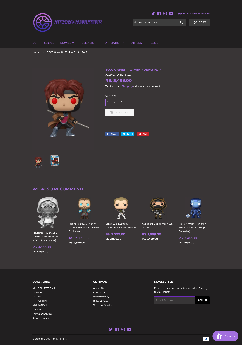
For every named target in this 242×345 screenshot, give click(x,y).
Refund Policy (101, 300)
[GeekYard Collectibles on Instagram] (165, 14)
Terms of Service (42, 313)
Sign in (181, 13)
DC (34, 42)
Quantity (110, 95)
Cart (202, 22)
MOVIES (66, 42)
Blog (155, 42)
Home (36, 52)
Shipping (127, 86)
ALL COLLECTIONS (43, 288)
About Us (98, 288)
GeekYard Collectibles (54, 339)
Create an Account (200, 13)
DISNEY (36, 309)
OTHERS (136, 42)
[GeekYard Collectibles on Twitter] (153, 14)
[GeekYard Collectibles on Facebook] (159, 14)
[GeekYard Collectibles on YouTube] (171, 14)
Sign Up (202, 300)
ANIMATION (113, 42)
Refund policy (40, 318)
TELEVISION (88, 42)
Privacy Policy (101, 296)
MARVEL (48, 42)
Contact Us (99, 292)
